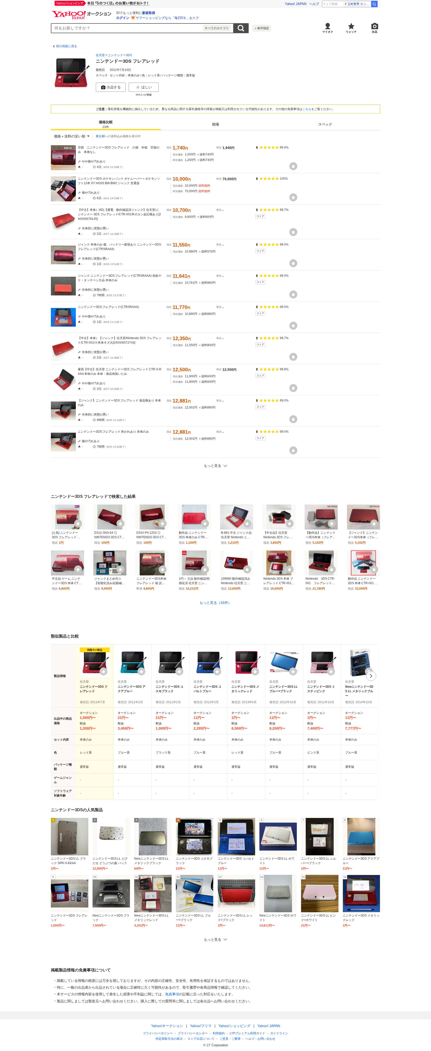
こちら (306, 109)
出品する (114, 87)
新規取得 (148, 13)
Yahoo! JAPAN (295, 4)
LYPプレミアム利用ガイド (247, 1033)
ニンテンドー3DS (120, 55)
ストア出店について (201, 1039)
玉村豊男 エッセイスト (359, 4)
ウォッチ (351, 31)
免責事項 (172, 994)
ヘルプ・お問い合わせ (260, 1039)
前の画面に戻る (66, 46)
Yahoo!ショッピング (234, 1026)
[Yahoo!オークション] (82, 12)
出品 (374, 31)
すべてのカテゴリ (217, 28)
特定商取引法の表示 (169, 1039)
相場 (215, 124)
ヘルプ (314, 4)
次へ (371, 676)
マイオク (327, 31)
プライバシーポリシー (158, 1033)
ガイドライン (279, 1033)
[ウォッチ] (293, 166)
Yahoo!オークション (167, 1026)
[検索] (374, 4)
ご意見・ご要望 (229, 1039)
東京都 (100, 136)
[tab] (106, 124)
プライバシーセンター (193, 1033)
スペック (325, 124)
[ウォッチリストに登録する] (104, 671)
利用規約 (219, 1033)
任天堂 (100, 55)
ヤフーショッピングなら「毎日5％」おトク (167, 18)
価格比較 (106, 124)
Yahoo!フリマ (201, 1026)
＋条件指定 (261, 28)
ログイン (122, 18)
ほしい (146, 87)
